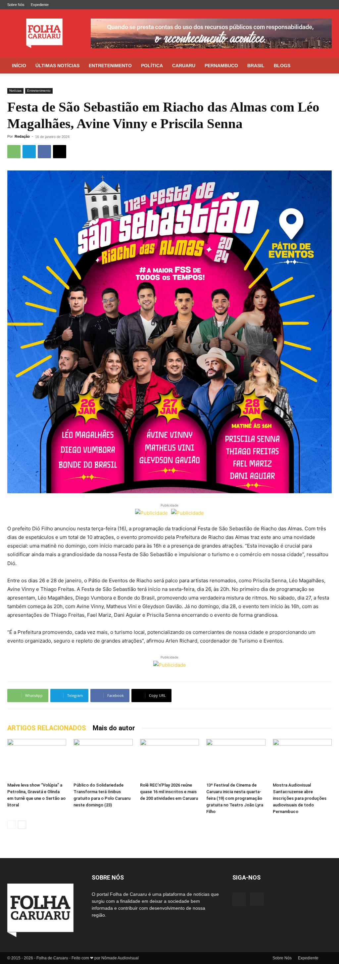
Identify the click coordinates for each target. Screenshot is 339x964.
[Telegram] (29, 151)
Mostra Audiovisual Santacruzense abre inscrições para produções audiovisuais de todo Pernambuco (299, 798)
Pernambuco (221, 65)
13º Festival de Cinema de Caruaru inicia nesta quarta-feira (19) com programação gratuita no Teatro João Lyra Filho (234, 798)
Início (19, 65)
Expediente (40, 5)
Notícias (15, 90)
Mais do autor (114, 728)
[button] (324, 66)
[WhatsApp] (14, 151)
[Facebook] (316, 4)
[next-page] (22, 825)
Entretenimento (110, 65)
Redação (22, 136)
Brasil (256, 65)
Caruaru (183, 65)
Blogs (282, 65)
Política (152, 65)
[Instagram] (327, 4)
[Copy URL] (59, 151)
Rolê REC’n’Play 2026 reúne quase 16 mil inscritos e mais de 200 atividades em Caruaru (169, 792)
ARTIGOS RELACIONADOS (46, 728)
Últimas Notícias (57, 65)
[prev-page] (11, 825)
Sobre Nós (15, 5)
